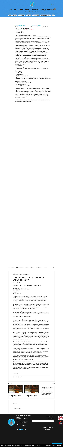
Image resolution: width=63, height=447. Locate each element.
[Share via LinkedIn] (18, 376)
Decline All (53, 445)
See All (53, 383)
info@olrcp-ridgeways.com (24, 421)
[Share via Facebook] (13, 376)
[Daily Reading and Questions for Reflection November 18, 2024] (15, 389)
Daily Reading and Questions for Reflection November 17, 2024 (31, 396)
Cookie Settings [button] (48, 445)
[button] (55, 9)
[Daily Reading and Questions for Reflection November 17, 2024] (31, 389)
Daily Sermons (39, 267)
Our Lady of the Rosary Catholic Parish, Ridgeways (31, 9)
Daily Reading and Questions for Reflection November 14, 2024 (47, 388)
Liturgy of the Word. (29, 267)
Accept (59, 445)
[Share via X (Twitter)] (16, 376)
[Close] (61, 445)
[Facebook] (23, 429)
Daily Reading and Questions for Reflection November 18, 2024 (15, 396)
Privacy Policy (39, 445)
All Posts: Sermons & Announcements (16, 267)
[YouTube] (25, 429)
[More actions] (49, 274)
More (45, 267)
